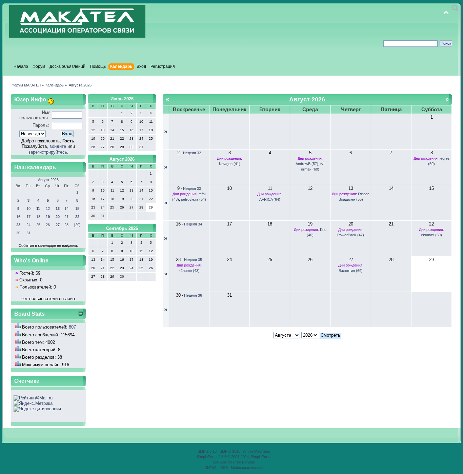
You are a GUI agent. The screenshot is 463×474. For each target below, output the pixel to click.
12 (48, 208)
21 (66, 217)
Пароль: (41, 125)
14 (66, 208)
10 (28, 208)
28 (66, 225)
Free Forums (244, 462)
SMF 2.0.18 (207, 451)
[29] (77, 225)
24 (28, 225)
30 (18, 233)
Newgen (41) (229, 164)
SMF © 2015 (230, 451)
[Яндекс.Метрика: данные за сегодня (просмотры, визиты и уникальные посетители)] (33, 403)
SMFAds (220, 462)
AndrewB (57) (307, 164)
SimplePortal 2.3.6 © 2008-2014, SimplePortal (234, 457)
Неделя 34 (193, 224)
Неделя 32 (192, 153)
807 (72, 327)
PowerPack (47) (350, 235)
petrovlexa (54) (193, 199)
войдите (57, 146)
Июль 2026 (122, 98)
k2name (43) (189, 271)
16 (18, 217)
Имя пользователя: (35, 115)
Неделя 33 (192, 188)
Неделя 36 (193, 295)
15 (77, 208)
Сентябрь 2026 (122, 228)
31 (28, 233)
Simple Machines (256, 451)
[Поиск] (455, 8)
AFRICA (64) (269, 199)
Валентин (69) (351, 271)
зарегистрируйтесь (47, 152)
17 (28, 217)
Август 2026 (48, 180)
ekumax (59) (431, 235)
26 (48, 225)
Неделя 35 (193, 260)
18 (38, 217)
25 (38, 225)
